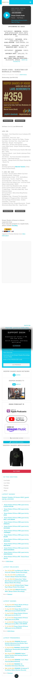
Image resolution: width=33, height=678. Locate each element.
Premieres (10, 673)
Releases (9, 594)
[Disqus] (16, 262)
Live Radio (7, 480)
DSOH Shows (23, 74)
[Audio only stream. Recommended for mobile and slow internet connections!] (14, 375)
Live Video (7, 483)
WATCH (18, 384)
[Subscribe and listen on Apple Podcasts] (16, 411)
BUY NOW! (16, 471)
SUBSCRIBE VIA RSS (17, 438)
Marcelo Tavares (20, 166)
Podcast (6, 488)
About (5, 490)
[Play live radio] (7, 15)
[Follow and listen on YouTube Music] (16, 419)
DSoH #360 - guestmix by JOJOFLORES (17, 327)
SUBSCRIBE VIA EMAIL (17, 442)
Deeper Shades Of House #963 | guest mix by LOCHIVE (15, 498)
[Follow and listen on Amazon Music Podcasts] (16, 429)
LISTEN (18, 375)
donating (14, 225)
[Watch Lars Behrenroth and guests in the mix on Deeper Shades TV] (14, 384)
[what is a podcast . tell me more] (23, 404)
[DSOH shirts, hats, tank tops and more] (16, 457)
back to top (27, 325)
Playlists (6, 485)
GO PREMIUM (16, 364)
